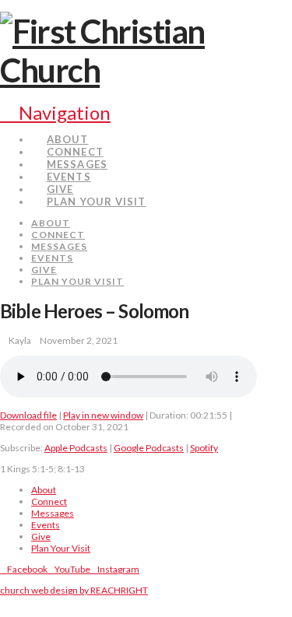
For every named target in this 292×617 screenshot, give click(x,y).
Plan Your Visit (60, 548)
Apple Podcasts (75, 448)
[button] (55, 112)
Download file (28, 415)
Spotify (204, 448)
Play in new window (103, 415)
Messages (52, 513)
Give (41, 536)
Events (45, 525)
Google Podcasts (149, 448)
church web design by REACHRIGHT (74, 590)
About (43, 490)
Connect (49, 501)
